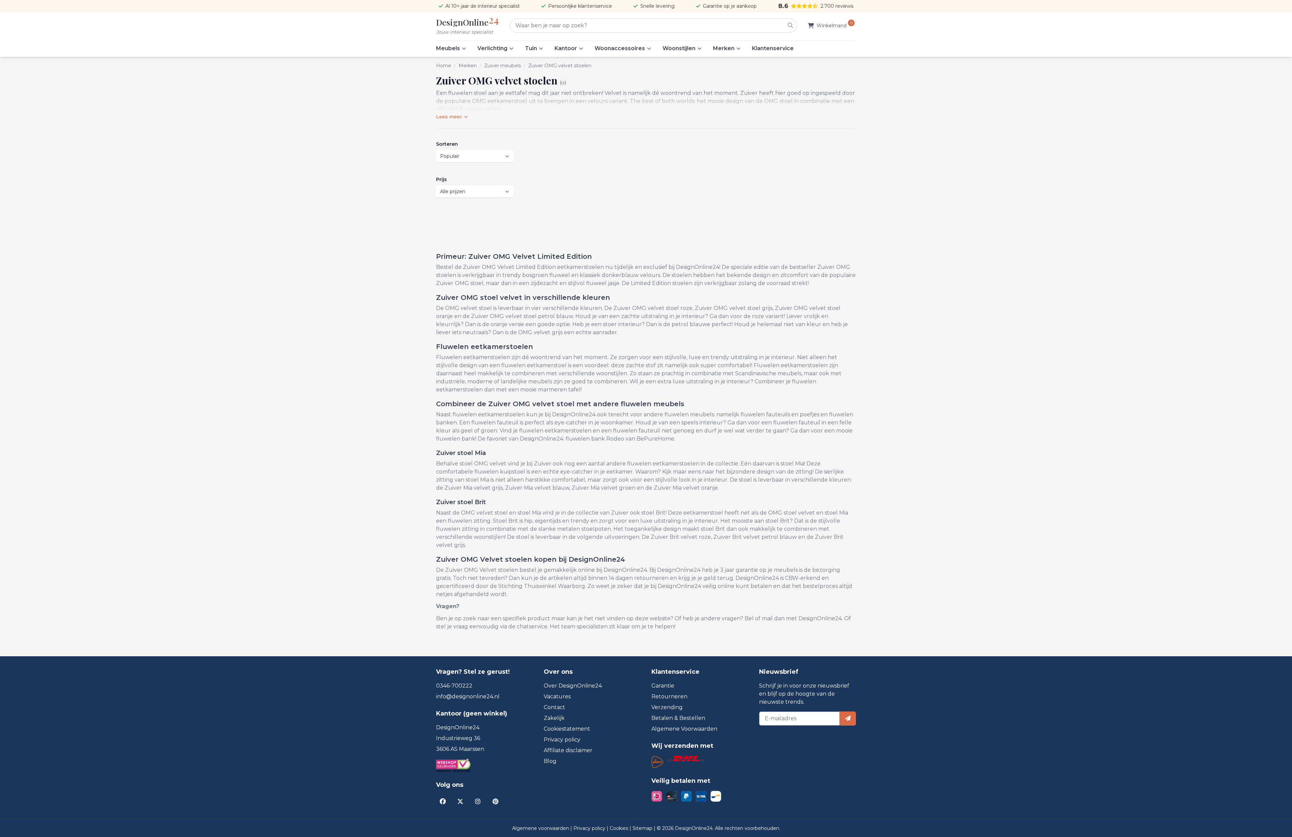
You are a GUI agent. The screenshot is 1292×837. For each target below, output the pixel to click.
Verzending (667, 707)
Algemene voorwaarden (541, 828)
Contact (554, 707)
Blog (550, 761)
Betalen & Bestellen (678, 718)
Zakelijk (554, 718)
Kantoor (565, 48)
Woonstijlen (678, 48)
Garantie (662, 686)
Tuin (531, 48)
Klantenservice (773, 48)
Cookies (620, 828)
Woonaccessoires (620, 48)
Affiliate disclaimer (568, 750)
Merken (723, 48)
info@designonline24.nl (468, 696)
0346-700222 (454, 686)
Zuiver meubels (502, 66)
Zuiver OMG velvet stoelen (559, 66)
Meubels (448, 48)
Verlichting (492, 48)
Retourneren (669, 696)
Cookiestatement (567, 729)
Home (443, 66)
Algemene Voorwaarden (684, 729)
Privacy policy (562, 739)
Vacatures (557, 696)
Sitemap (643, 828)
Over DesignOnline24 (573, 686)
